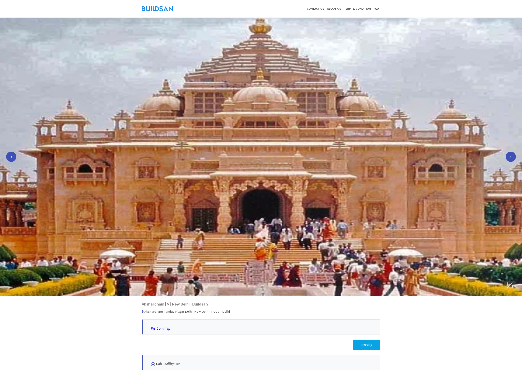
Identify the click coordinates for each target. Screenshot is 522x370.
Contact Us (315, 8)
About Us (334, 8)
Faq (376, 8)
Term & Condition (357, 8)
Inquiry (366, 345)
